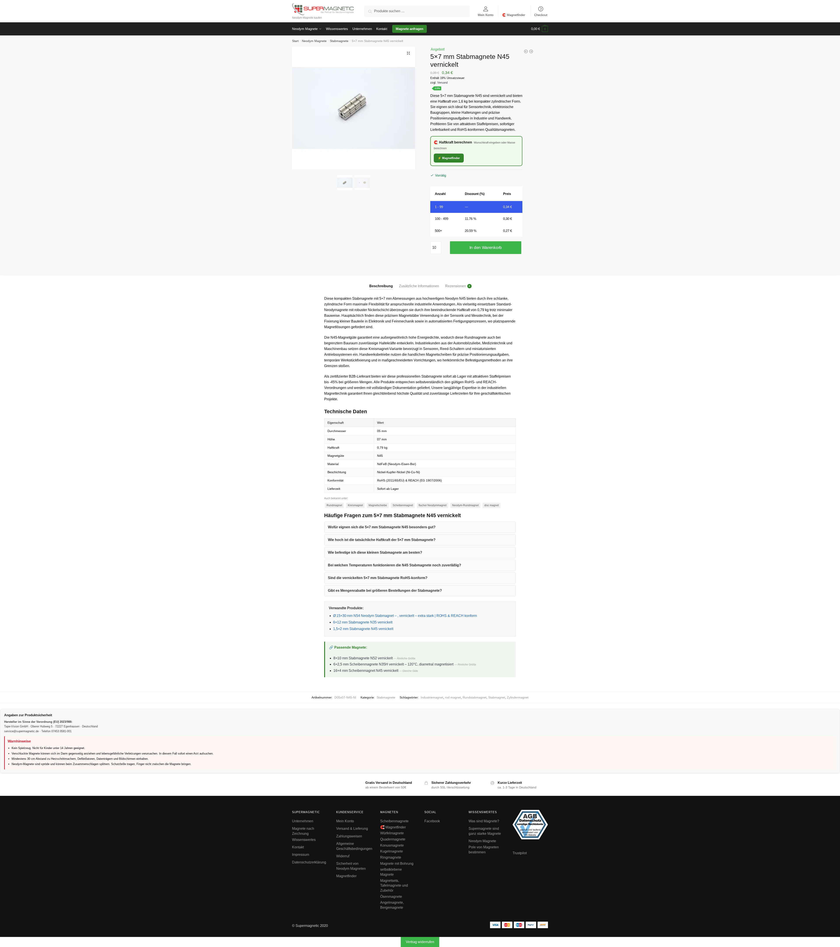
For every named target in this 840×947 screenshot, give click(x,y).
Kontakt (298, 847)
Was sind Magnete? (484, 821)
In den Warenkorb (485, 247)
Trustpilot (520, 853)
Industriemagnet (432, 697)
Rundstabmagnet (474, 697)
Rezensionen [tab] (455, 286)
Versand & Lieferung (352, 828)
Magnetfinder (346, 876)
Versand (442, 82)
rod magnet (453, 697)
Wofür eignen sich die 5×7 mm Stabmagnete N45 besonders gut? (382, 527)
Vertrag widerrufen (420, 942)
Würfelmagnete (392, 833)
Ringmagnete (390, 857)
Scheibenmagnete (394, 821)
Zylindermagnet (517, 697)
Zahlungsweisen (349, 836)
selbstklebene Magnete (391, 872)
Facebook (432, 821)
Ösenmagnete (391, 896)
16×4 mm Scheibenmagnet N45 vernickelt (365, 670)
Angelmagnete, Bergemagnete (392, 905)
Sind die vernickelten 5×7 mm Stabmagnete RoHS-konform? (377, 578)
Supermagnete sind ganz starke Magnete (485, 831)
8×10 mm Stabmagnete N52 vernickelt (363, 658)
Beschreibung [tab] (381, 286)
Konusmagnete (392, 845)
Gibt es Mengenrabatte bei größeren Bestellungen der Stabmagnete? (385, 590)
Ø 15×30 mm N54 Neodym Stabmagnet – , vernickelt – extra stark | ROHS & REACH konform (405, 616)
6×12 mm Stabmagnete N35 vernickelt (362, 622)
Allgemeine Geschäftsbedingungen (354, 846)
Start (295, 41)
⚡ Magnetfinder (449, 158)
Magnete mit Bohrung (396, 863)
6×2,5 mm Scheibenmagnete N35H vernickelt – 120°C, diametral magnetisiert (393, 664)
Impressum (300, 854)
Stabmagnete (339, 41)
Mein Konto (486, 14)
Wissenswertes (304, 840)
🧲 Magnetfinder (513, 15)
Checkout (540, 14)
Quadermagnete (392, 839)
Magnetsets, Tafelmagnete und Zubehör (394, 885)
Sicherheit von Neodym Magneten (351, 866)
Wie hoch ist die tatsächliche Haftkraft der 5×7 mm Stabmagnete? (382, 540)
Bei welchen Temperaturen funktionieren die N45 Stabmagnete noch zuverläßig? (394, 565)
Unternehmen (302, 821)
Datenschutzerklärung (309, 862)
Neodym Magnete (314, 41)
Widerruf (342, 856)
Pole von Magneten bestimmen (484, 849)
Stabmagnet (496, 697)
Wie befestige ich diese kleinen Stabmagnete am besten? (375, 552)
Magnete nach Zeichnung (303, 831)
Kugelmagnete (391, 851)
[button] (408, 53)
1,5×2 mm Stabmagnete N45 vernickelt (363, 629)
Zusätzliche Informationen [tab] (419, 286)
